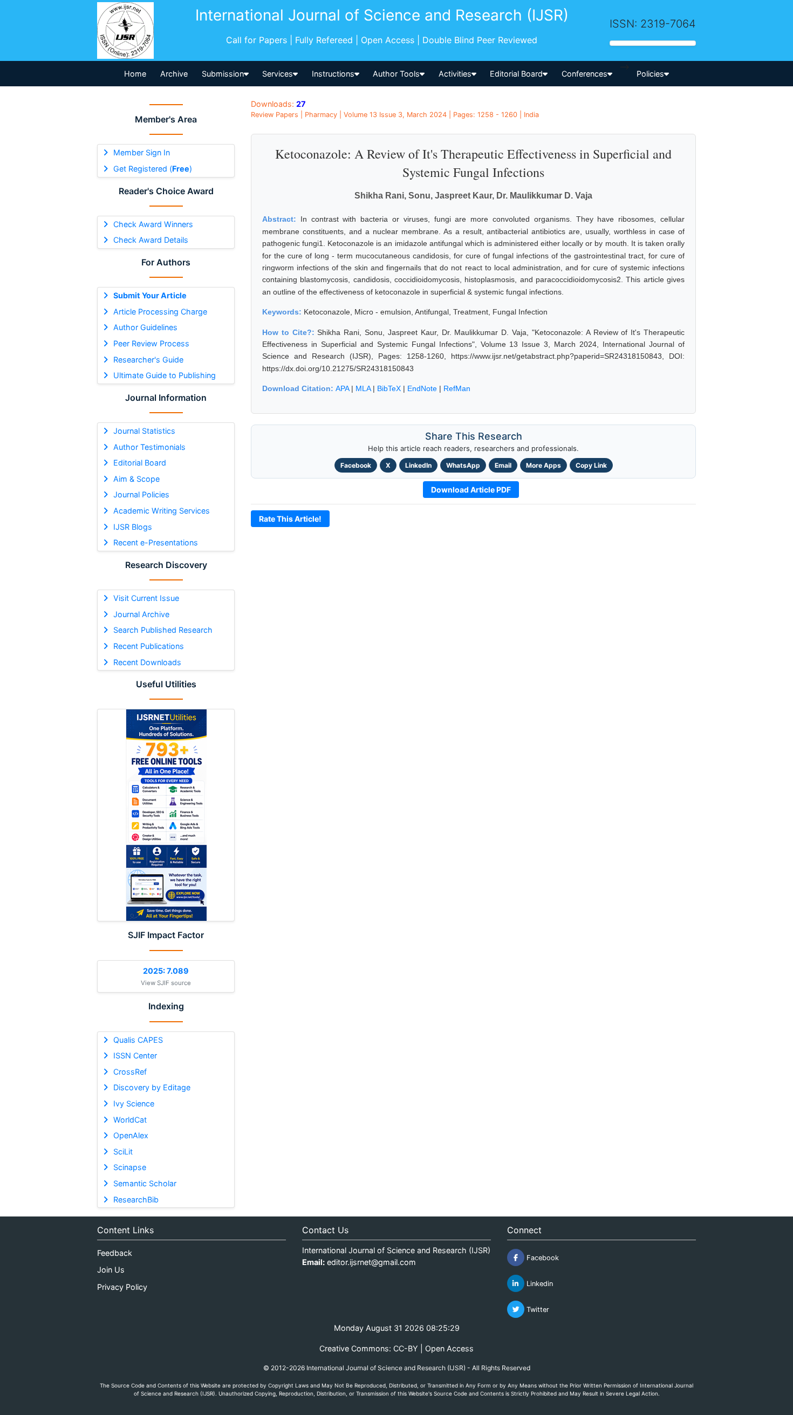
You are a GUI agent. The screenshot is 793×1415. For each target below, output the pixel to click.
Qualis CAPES (138, 1039)
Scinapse (129, 1167)
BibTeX (389, 388)
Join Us (111, 1269)
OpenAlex (130, 1135)
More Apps (543, 465)
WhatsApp (463, 465)
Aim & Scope (136, 478)
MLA (363, 388)
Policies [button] (650, 73)
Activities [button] (455, 73)
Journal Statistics (144, 430)
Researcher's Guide (148, 359)
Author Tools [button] (396, 73)
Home (135, 73)
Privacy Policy (122, 1286)
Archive (174, 73)
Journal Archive (141, 614)
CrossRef (130, 1071)
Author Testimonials (149, 447)
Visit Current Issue (146, 598)
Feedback (114, 1252)
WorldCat (130, 1119)
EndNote (422, 388)
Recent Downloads (147, 662)
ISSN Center (135, 1055)
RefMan (456, 388)
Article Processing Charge (160, 311)
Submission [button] (223, 73)
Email (503, 465)
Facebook (355, 465)
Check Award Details (150, 239)
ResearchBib (136, 1199)
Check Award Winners (153, 224)
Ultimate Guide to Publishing (164, 375)
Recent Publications (148, 646)
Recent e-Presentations (155, 542)
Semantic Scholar (144, 1183)
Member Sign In (141, 152)
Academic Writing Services (161, 510)
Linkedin (538, 1284)
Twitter (536, 1309)
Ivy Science (133, 1103)
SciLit (123, 1151)
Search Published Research (163, 629)
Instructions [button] (333, 73)
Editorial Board (139, 462)
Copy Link (591, 465)
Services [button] (277, 73)
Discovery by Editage (151, 1087)
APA (342, 388)
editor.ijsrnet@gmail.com (371, 1262)
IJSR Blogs (132, 526)
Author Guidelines (145, 327)
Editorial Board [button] (516, 73)
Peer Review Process (151, 343)
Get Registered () (152, 168)
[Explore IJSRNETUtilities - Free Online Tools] (166, 815)
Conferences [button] (584, 73)
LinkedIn (418, 465)
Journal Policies (141, 494)
